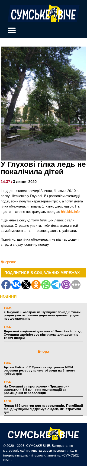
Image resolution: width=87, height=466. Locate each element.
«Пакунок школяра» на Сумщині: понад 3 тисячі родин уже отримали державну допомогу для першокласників (42, 315)
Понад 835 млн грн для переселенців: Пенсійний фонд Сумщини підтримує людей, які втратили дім (43, 409)
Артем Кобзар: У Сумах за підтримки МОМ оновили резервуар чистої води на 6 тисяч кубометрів (39, 370)
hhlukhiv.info (70, 212)
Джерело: (8, 262)
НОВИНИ (8, 296)
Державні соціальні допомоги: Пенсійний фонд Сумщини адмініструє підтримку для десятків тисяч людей (42, 334)
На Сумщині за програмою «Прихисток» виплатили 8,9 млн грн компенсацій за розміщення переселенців (36, 389)
